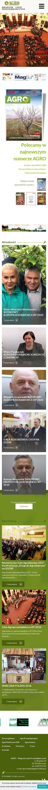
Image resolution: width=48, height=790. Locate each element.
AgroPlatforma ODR (10, 742)
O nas (32, 746)
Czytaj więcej (8, 320)
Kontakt (5, 750)
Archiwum (24, 506)
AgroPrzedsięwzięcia (29, 738)
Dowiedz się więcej (28, 786)
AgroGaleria (30, 742)
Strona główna (8, 738)
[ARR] (14, 722)
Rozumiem (43, 786)
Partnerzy (20, 746)
